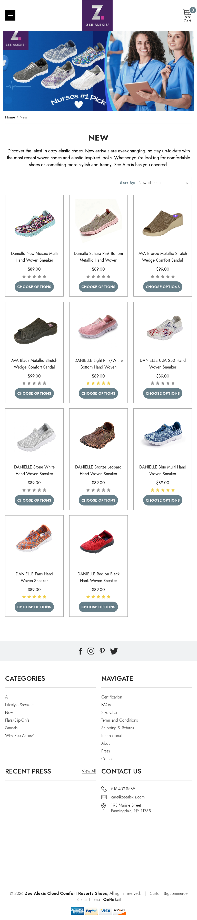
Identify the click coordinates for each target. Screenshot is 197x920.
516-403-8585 (123, 789)
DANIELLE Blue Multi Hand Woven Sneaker (162, 470)
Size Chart (110, 713)
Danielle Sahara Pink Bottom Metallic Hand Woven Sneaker (98, 260)
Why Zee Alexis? (19, 736)
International (111, 736)
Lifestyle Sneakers (19, 705)
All (7, 697)
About (106, 743)
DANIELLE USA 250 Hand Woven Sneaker (163, 364)
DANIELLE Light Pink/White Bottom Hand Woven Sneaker (98, 367)
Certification (111, 697)
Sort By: (127, 182)
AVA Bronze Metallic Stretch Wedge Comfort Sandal (163, 257)
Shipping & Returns (117, 728)
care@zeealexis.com (128, 797)
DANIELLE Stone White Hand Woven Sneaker (34, 470)
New (9, 713)
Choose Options (34, 286)
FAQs (106, 705)
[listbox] (165, 183)
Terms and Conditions (119, 720)
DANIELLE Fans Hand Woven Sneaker (34, 577)
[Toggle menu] (10, 15)
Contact (107, 759)
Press (105, 751)
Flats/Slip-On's (17, 720)
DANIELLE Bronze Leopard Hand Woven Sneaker (98, 470)
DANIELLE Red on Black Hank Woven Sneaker (98, 577)
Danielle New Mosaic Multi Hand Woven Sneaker (34, 257)
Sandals (11, 728)
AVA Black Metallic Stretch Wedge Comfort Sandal (34, 364)
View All (89, 771)
